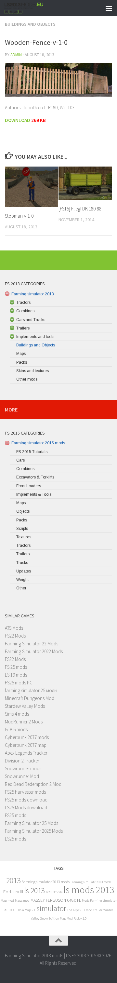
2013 (13, 880)
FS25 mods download (26, 800)
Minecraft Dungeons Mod (29, 698)
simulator (51, 908)
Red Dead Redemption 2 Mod (33, 784)
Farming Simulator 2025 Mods (34, 831)
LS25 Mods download (26, 807)
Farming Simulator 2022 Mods (34, 651)
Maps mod (22, 900)
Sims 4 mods (17, 714)
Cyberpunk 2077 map (25, 745)
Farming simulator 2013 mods (45, 881)
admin (16, 55)
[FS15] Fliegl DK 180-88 (79, 209)
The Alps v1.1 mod (79, 910)
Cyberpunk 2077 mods (27, 737)
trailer (97, 910)
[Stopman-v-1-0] (31, 187)
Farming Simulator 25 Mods (31, 823)
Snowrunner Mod (22, 776)
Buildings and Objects (30, 24)
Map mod (7, 900)
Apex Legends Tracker (26, 753)
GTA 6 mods (16, 729)
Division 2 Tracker (22, 761)
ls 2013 (34, 890)
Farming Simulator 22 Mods (31, 643)
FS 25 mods (16, 667)
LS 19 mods (16, 675)
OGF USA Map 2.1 (23, 910)
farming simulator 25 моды (31, 690)
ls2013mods (54, 892)
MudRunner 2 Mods (24, 722)
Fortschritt (13, 891)
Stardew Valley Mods (25, 706)
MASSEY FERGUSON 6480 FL (56, 900)
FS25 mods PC (18, 683)
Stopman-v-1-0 (19, 216)
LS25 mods (15, 839)
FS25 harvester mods (25, 792)
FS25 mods (15, 815)
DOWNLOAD (17, 120)
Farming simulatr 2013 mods (91, 882)
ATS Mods (14, 628)
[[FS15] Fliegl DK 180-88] (85, 183)
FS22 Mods (15, 636)
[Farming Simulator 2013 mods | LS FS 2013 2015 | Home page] (30, 8)
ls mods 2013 (88, 890)
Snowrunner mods (23, 768)
